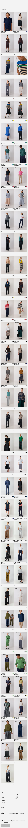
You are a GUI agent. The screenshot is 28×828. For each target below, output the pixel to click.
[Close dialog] (22, 407)
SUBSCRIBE (14, 418)
